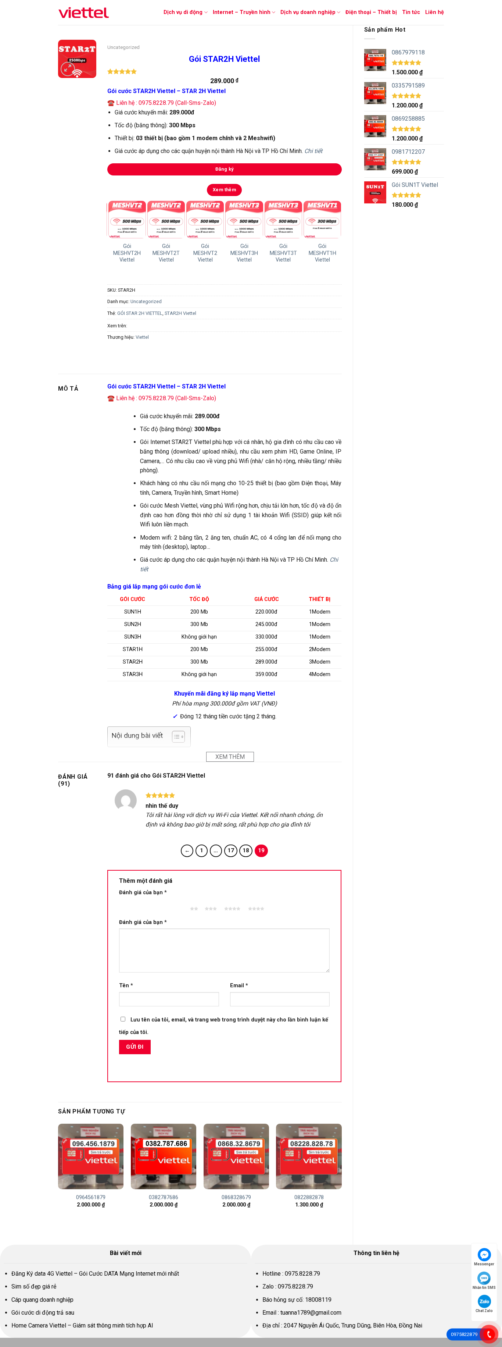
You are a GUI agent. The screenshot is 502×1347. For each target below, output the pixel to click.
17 (230, 850)
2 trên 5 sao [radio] (192, 905)
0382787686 (163, 1197)
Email (239, 985)
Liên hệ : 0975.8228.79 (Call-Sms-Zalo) (166, 102)
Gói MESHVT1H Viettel (227, 253)
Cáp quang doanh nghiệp (42, 1299)
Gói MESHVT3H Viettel (149, 253)
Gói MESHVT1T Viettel (266, 253)
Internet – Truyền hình (241, 12)
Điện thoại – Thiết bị (371, 12)
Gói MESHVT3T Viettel (188, 253)
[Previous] (110, 236)
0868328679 (236, 1197)
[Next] (337, 236)
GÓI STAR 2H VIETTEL (139, 313)
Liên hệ (434, 12)
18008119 (318, 1299)
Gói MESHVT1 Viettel (306, 253)
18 (246, 850)
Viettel (142, 337)
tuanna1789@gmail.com (310, 1312)
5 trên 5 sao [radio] (255, 905)
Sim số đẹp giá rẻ (33, 1286)
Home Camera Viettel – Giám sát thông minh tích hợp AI (82, 1325)
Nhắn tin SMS (484, 1288)
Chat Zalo (484, 1311)
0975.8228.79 (302, 1273)
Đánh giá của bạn (143, 892)
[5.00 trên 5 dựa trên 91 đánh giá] (224, 71)
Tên (126, 985)
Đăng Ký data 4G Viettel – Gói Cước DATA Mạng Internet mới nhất (95, 1273)
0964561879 (90, 1197)
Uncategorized (123, 47)
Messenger (484, 1264)
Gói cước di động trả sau (42, 1312)
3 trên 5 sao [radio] (210, 905)
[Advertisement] (404, 329)
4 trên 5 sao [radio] (231, 905)
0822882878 (309, 1197)
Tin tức (411, 12)
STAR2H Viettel (180, 313)
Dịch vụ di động (183, 12)
